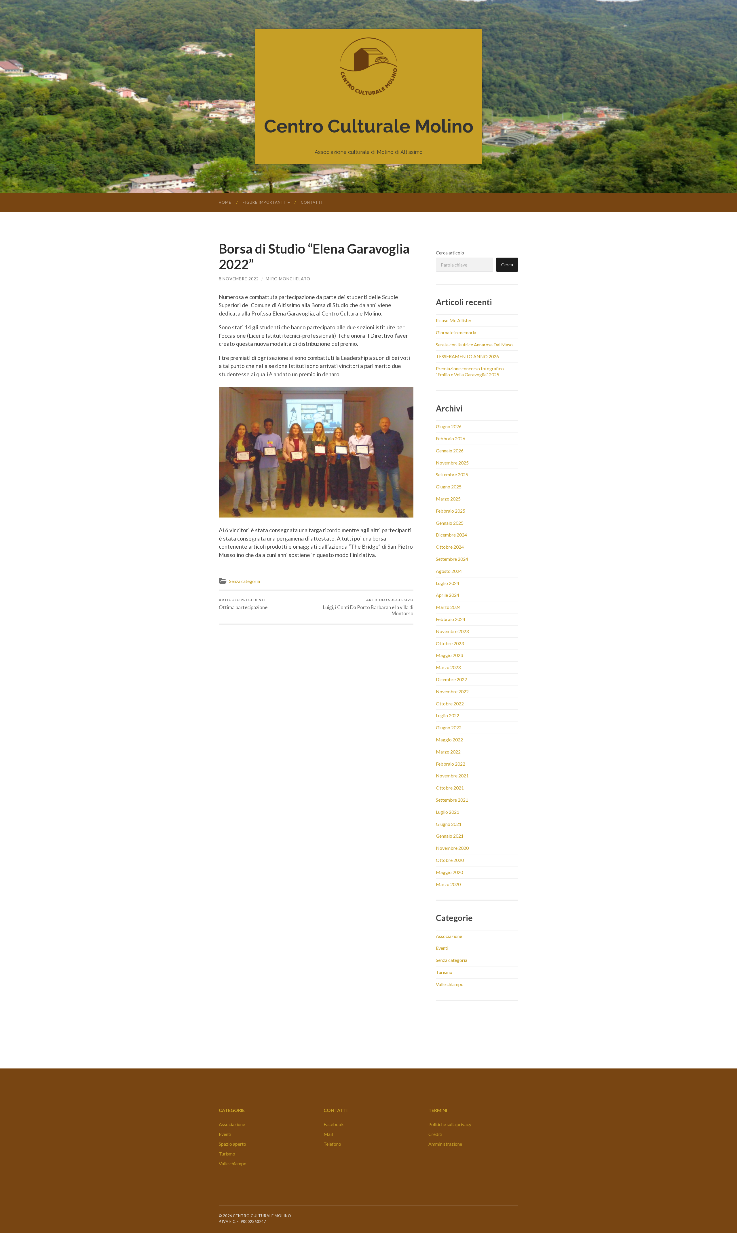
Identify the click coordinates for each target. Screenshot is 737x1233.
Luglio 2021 (447, 812)
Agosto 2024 (449, 571)
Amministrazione (445, 1144)
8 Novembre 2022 (239, 278)
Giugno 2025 (448, 486)
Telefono (332, 1144)
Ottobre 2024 (450, 547)
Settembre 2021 (452, 800)
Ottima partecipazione (243, 604)
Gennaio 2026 (450, 450)
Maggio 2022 (449, 739)
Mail (328, 1134)
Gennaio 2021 (450, 836)
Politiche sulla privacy (449, 1124)
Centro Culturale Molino (368, 126)
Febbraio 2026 (450, 438)
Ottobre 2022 (450, 703)
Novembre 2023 (452, 631)
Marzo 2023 (448, 667)
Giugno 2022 (448, 727)
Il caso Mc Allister (454, 320)
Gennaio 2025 (450, 523)
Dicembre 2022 (451, 679)
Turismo (444, 972)
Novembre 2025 (452, 462)
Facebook (334, 1124)
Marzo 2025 (448, 498)
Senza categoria (244, 581)
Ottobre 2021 (450, 787)
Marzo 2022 (448, 751)
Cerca (507, 264)
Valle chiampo (450, 984)
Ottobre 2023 (450, 643)
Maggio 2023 (449, 655)
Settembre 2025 (452, 474)
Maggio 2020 (449, 872)
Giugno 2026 (448, 426)
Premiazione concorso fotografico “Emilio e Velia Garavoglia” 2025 (470, 371)
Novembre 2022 (452, 691)
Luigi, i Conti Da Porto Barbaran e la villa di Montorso (368, 607)
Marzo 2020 (448, 884)
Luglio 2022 (447, 715)
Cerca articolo (450, 252)
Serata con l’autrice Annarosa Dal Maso (474, 344)
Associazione (449, 936)
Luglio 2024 (447, 583)
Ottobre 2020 (450, 860)
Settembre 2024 (452, 559)
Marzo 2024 (448, 607)
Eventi (442, 948)
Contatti (311, 202)
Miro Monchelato (288, 278)
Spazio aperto (232, 1144)
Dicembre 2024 (451, 534)
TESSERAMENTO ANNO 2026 (467, 356)
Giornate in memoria (456, 332)
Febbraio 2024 (450, 619)
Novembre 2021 (452, 775)
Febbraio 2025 (450, 510)
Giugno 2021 (448, 824)
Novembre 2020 (452, 848)
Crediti (435, 1134)
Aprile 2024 (447, 595)
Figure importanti (264, 202)
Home (225, 202)
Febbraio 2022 (450, 763)
